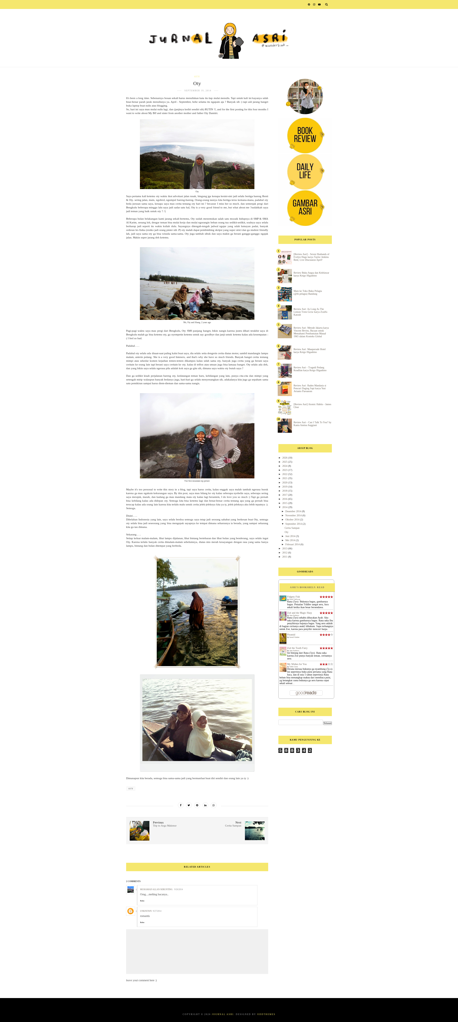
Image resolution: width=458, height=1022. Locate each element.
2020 (285, 482)
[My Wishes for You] (282, 671)
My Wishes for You (297, 664)
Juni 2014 (290, 536)
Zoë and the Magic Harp (299, 613)
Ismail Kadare (294, 637)
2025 (285, 462)
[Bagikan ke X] (189, 805)
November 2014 (293, 515)
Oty (197, 76)
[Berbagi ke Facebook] (181, 805)
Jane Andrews (294, 615)
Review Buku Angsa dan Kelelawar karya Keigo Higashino (311, 274)
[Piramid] (282, 643)
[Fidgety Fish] (282, 600)
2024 (285, 466)
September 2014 (294, 524)
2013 (285, 548)
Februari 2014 (292, 544)
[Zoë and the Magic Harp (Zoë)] (282, 619)
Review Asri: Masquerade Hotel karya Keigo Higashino (310, 350)
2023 (285, 470)
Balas (142, 901)
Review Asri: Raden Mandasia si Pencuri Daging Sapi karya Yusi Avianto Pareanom (310, 388)
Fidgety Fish (293, 596)
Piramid (291, 634)
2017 (285, 495)
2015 (285, 503)
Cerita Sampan (292, 528)
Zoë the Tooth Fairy (297, 648)
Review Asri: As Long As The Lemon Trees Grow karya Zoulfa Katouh (310, 312)
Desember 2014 (293, 511)
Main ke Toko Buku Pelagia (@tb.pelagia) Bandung (308, 292)
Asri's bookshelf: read (307, 587)
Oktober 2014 (292, 519)
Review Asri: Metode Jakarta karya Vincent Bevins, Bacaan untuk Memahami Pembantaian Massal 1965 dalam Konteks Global (311, 332)
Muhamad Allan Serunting (156, 889)
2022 (285, 474)
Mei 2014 (290, 540)
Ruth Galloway (294, 599)
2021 (285, 478)
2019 (285, 486)
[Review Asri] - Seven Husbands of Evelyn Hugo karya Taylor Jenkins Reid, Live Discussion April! (311, 257)
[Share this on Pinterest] (197, 805)
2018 (285, 490)
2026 (285, 457)
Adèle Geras (293, 667)
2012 (285, 552)
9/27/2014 (157, 911)
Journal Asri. (223, 1014)
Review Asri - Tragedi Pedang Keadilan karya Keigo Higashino (310, 369)
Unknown (146, 911)
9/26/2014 (178, 889)
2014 (285, 507)
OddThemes (266, 1014)
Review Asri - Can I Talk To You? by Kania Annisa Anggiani (312, 424)
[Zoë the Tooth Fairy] (282, 655)
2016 (285, 499)
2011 (285, 556)
